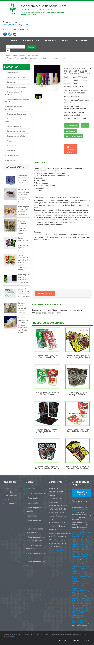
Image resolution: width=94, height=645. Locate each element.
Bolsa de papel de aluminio (16, 77)
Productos (50, 40)
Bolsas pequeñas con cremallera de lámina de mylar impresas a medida (23, 244)
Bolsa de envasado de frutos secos (80, 561)
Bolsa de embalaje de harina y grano (80, 546)
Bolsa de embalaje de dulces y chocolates (81, 556)
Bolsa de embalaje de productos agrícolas (17, 100)
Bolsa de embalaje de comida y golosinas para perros (81, 603)
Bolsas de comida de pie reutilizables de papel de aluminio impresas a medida (23, 262)
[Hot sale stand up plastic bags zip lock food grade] (47, 414)
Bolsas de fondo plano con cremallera (68, 310)
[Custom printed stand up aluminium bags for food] (77, 377)
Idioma (31, 47)
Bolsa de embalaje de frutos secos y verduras (81, 551)
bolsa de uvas (33, 488)
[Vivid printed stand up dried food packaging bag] (77, 414)
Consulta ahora (70, 150)
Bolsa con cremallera (36, 493)
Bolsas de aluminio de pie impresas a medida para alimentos (77, 394)
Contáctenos (80, 40)
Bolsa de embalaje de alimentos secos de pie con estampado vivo (77, 431)
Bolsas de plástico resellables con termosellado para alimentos (47, 467)
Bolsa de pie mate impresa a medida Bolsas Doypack (23, 179)
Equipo (85, 125)
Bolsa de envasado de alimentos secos (81, 531)
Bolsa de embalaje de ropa (16, 114)
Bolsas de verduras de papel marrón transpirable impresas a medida (22, 227)
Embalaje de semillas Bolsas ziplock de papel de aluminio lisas (24, 292)
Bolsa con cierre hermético (16, 87)
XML (85, 634)
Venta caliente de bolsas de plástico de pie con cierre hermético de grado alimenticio (47, 431)
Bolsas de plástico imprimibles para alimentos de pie (47, 356)
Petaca (9, 141)
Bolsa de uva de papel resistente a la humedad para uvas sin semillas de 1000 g (24, 195)
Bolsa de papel (12, 160)
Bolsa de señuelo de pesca (16, 131)
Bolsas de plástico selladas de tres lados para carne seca (77, 467)
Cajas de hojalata (13, 155)
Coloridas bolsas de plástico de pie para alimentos (47, 393)
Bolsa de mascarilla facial (16, 136)
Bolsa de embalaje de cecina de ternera (80, 566)
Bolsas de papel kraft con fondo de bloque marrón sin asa (23, 210)
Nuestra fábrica (72, 125)
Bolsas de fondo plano (42, 310)
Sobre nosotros (31, 40)
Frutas (79, 549)
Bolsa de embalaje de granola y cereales (80, 541)
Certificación (70, 131)
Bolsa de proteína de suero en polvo (16, 120)
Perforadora (11, 150)
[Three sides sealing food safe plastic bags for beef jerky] (77, 451)
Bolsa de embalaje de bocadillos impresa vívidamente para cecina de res (77, 357)
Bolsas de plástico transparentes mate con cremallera (22, 308)
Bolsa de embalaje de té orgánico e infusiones (81, 596)
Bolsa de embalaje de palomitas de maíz (80, 571)
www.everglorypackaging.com (59, 550)
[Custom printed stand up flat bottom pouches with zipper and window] (38, 96)
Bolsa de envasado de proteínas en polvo (81, 576)
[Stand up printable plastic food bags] (47, 340)
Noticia (64, 40)
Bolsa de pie (11, 82)
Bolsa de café (12, 146)
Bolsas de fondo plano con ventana (47, 313)
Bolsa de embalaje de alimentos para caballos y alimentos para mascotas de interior (80, 617)
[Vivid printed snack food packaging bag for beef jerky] (77, 340)
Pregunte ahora (81, 493)
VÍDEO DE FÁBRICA (74, 136)
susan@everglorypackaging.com (15, 24)
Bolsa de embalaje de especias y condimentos (81, 536)
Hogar (14, 40)
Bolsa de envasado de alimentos (25, 55)
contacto (86, 640)
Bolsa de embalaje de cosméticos (13, 107)
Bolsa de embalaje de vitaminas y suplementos (81, 580)
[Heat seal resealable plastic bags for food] (47, 451)
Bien (13, 637)
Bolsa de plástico (13, 72)
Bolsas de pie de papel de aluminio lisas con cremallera (24, 278)
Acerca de (63, 640)
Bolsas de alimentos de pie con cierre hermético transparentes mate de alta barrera (23, 325)
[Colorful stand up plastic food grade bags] (47, 377)
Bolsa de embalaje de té (15, 126)
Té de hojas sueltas (79, 593)
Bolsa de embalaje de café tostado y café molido (80, 588)
